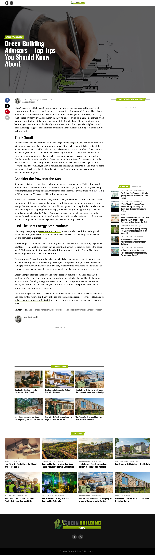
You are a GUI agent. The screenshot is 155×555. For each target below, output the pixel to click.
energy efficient (75, 142)
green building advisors (52, 310)
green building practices (75, 310)
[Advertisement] (59, 346)
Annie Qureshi (29, 102)
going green (35, 310)
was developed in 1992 (50, 231)
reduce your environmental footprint (32, 300)
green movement (95, 310)
